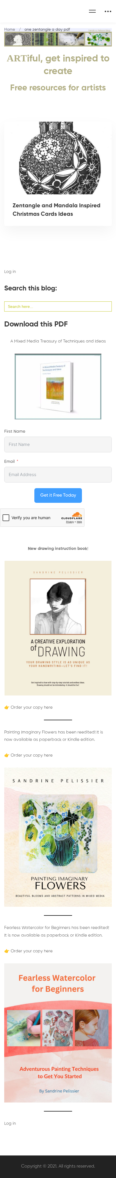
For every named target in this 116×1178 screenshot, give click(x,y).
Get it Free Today (58, 495)
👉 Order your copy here (28, 707)
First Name (14, 431)
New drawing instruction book (57, 548)
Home (9, 30)
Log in (10, 272)
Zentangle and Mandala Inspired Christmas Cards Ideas (57, 210)
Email (9, 461)
